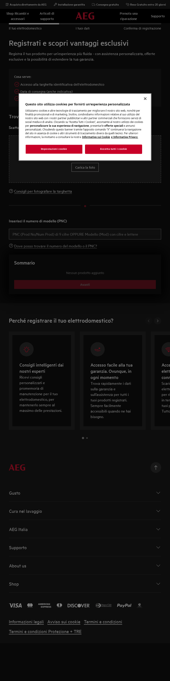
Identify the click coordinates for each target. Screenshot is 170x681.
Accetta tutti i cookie (113, 149)
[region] (85, 127)
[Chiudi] (145, 99)
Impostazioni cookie (54, 149)
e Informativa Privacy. (124, 137)
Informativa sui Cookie (96, 137)
